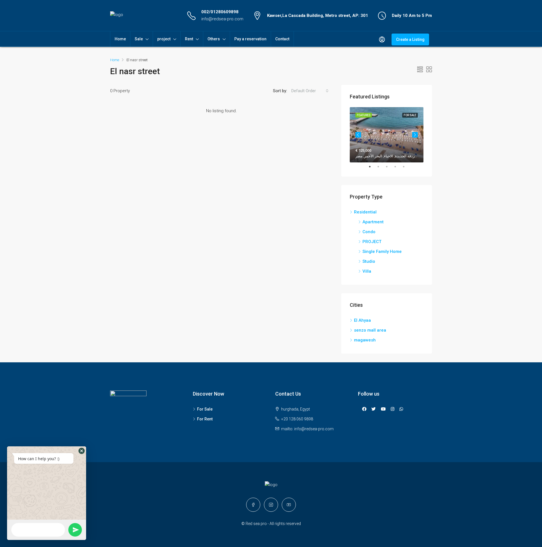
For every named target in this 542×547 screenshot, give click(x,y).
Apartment (373, 221)
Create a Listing (410, 39)
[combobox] (309, 91)
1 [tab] (372, 166)
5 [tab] (406, 166)
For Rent (205, 419)
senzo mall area (370, 330)
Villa (366, 271)
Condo (368, 231)
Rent (189, 39)
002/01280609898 (220, 11)
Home (120, 39)
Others (213, 39)
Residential (365, 212)
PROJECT (371, 241)
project (164, 39)
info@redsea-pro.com (222, 18)
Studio (368, 261)
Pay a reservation (250, 39)
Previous (358, 135)
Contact (282, 39)
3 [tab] (389, 166)
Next (415, 135)
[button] (81, 451)
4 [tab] (398, 166)
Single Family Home (382, 251)
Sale (139, 39)
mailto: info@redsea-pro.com (307, 429)
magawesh (365, 340)
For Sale (205, 409)
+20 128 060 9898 (297, 419)
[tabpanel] (386, 134)
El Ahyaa (362, 320)
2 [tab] (381, 166)
